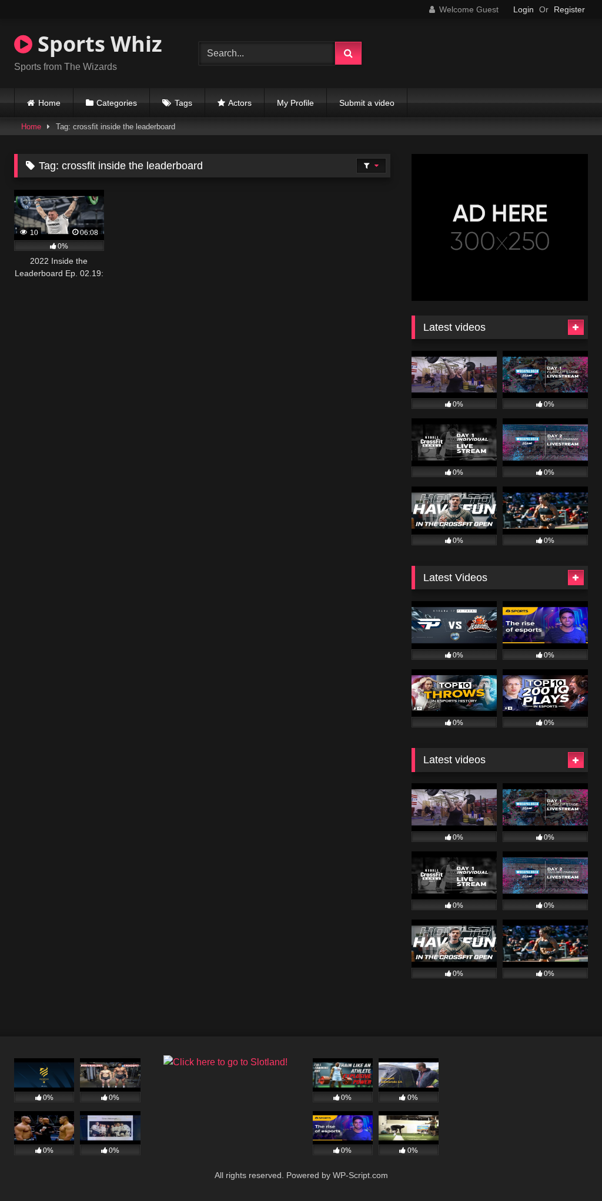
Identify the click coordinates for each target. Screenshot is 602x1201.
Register (569, 9)
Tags (183, 103)
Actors (240, 103)
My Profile (295, 103)
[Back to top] (565, 1166)
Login (523, 9)
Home (49, 103)
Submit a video (366, 103)
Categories (116, 103)
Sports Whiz (97, 43)
